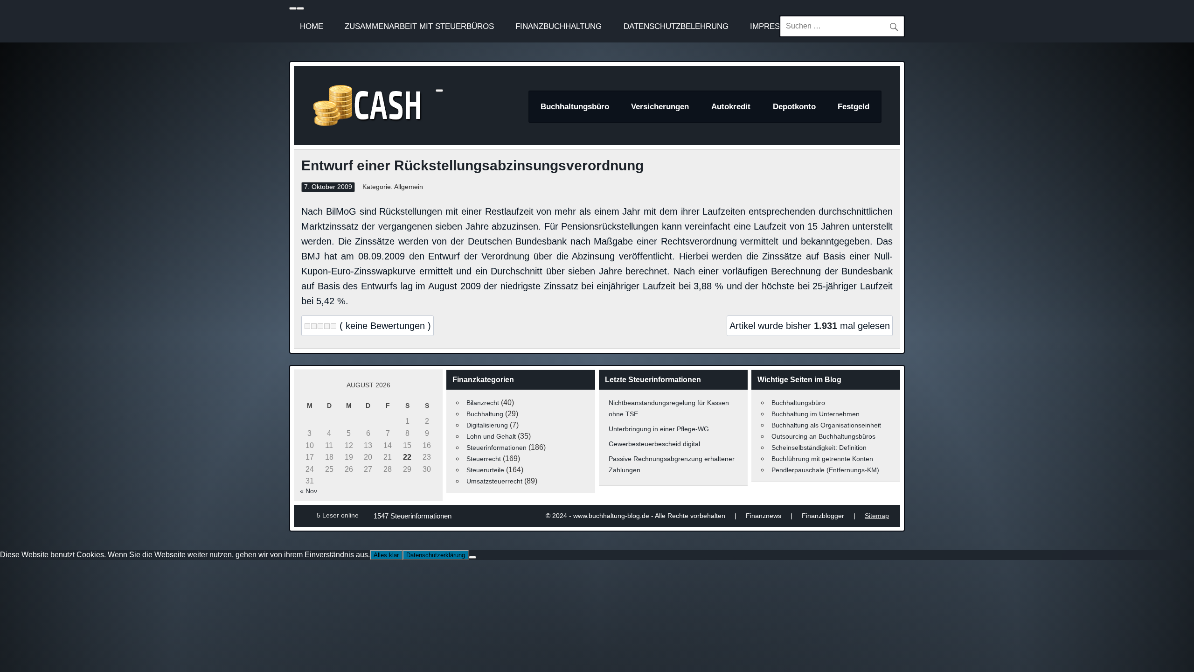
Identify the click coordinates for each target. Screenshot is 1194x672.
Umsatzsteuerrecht (494, 481)
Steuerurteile (485, 470)
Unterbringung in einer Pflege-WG (659, 429)
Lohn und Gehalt (491, 436)
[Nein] (472, 557)
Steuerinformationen (496, 447)
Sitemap (877, 515)
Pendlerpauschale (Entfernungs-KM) (825, 470)
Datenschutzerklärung (435, 555)
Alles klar (386, 555)
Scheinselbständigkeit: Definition (819, 447)
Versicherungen (660, 106)
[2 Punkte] (314, 326)
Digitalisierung (487, 425)
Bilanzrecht (482, 402)
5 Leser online (338, 515)
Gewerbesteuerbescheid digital (654, 444)
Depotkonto (794, 106)
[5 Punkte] (333, 326)
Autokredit (730, 106)
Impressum (773, 26)
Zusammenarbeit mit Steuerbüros (419, 26)
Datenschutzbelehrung (676, 26)
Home (311, 26)
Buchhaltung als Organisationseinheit (826, 425)
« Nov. (309, 491)
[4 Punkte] (327, 326)
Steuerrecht (483, 458)
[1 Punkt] (307, 326)
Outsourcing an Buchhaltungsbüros (823, 436)
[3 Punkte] (320, 326)
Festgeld (853, 106)
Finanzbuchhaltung (558, 26)
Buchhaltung (484, 414)
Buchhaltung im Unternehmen (815, 414)
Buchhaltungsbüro (575, 106)
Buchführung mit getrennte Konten (822, 458)
